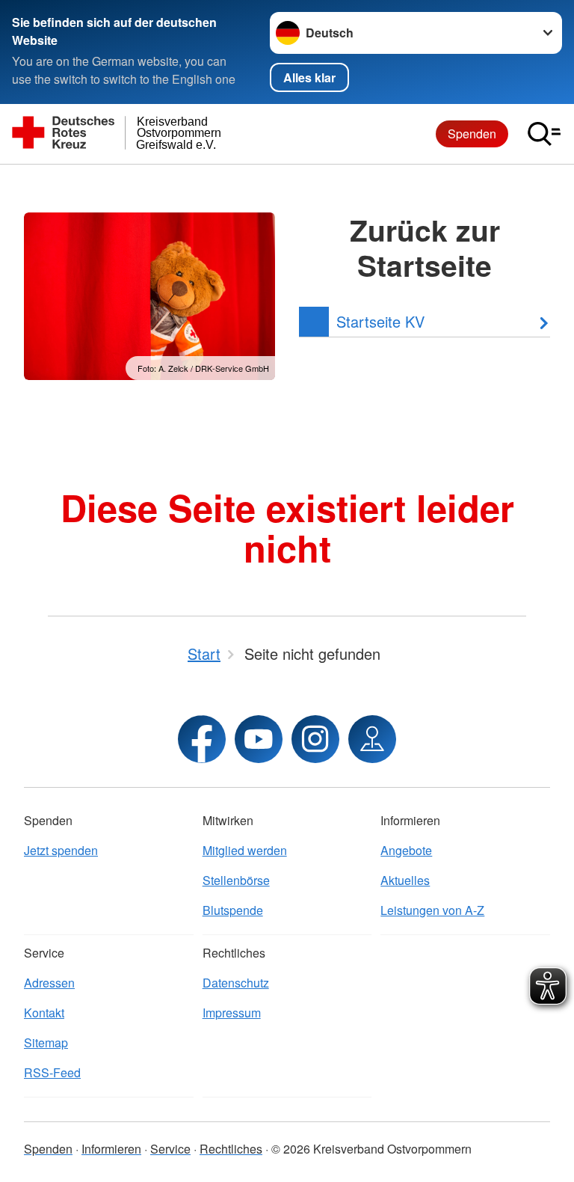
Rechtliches (231, 1148)
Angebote (406, 850)
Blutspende (233, 910)
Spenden (472, 133)
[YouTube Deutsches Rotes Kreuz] (259, 739)
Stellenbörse (236, 880)
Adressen (49, 982)
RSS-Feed (52, 1072)
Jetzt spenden (61, 850)
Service (170, 1148)
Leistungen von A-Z (432, 910)
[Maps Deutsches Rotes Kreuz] (372, 739)
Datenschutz (236, 982)
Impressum (232, 1012)
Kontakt (44, 1012)
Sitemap (46, 1042)
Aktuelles (405, 880)
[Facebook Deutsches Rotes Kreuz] (202, 739)
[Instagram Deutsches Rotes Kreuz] (315, 739)
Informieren (111, 1148)
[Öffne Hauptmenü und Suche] (544, 134)
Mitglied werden (245, 850)
